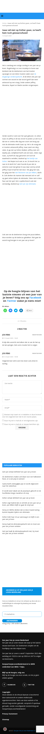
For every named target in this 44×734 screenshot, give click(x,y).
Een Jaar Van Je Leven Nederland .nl (24, 731)
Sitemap (5, 719)
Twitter (11, 300)
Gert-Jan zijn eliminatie (27, 184)
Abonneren (12, 620)
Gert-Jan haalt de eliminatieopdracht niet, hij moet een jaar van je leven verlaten (20, 532)
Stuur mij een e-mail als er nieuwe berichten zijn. (21, 424)
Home (4, 23)
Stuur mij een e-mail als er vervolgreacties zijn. (21, 421)
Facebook (35, 297)
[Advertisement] (22, 110)
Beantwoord (37, 334)
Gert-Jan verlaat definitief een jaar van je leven (19, 472)
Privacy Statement (9, 714)
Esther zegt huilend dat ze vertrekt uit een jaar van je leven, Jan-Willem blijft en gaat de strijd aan (21, 504)
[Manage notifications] (5, 729)
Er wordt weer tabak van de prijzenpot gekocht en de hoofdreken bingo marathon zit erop (21, 492)
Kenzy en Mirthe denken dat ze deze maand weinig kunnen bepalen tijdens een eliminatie (20, 511)
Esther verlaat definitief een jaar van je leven (18, 498)
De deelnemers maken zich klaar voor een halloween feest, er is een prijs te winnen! (21, 478)
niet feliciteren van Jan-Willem (26, 172)
